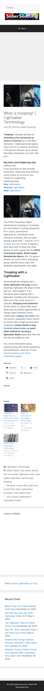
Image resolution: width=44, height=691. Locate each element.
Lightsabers (12, 184)
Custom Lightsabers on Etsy (23, 583)
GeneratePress (22, 687)
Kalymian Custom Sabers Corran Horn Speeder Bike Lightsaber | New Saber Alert (21, 652)
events (35, 470)
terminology (27, 478)
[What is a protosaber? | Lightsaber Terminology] (28, 408)
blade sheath (12, 470)
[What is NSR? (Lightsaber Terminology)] (11, 438)
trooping (8, 482)
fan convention (11, 474)
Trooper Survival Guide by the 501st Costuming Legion (20, 353)
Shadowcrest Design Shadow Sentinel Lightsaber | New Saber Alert (21, 642)
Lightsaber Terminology (18, 467)
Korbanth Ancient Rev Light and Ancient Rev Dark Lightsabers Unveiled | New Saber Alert (21, 489)
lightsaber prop (26, 474)
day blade (26, 470)
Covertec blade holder (15, 328)
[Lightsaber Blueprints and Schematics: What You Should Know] (11, 408)
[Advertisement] (22, 55)
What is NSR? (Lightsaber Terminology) (9, 445)
